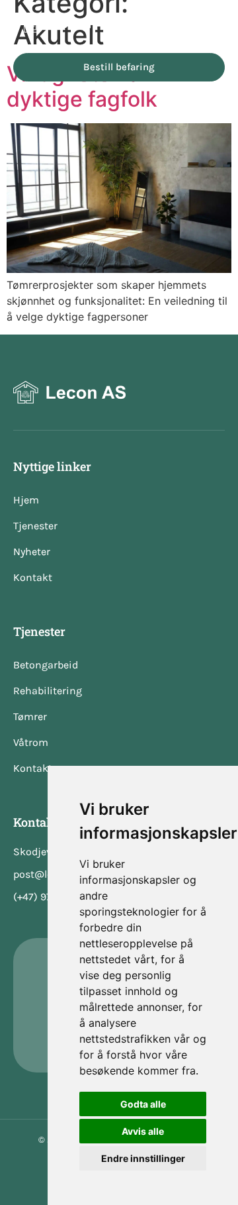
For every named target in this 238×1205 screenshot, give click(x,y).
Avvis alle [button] (143, 1131)
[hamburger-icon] (210, 23)
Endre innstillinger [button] (143, 1158)
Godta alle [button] (143, 1104)
